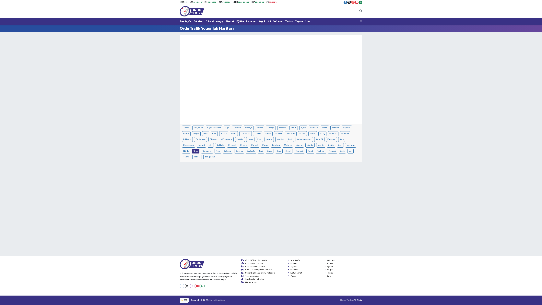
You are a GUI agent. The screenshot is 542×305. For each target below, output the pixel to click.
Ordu (195, 151)
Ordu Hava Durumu (254, 263)
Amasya (248, 128)
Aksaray (237, 128)
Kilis (210, 145)
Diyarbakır (290, 133)
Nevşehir (351, 145)
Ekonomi (251, 21)
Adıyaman (198, 128)
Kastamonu (188, 145)
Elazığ (322, 133)
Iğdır (259, 139)
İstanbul (280, 139)
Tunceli (332, 151)
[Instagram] (192, 286)
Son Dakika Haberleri (254, 279)
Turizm (289, 21)
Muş (340, 145)
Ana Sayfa (185, 21)
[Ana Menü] (361, 21)
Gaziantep (201, 139)
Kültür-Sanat (275, 21)
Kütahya (276, 145)
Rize (218, 151)
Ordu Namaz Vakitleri (255, 266)
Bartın (324, 128)
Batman (335, 128)
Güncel (210, 21)
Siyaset (230, 21)
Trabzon (321, 151)
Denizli (279, 133)
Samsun (239, 151)
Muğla (331, 145)
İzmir (290, 139)
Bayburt (346, 128)
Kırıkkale (220, 145)
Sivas (279, 151)
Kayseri (201, 145)
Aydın (303, 128)
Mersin (321, 145)
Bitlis (206, 133)
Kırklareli (232, 145)
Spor (308, 21)
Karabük (319, 139)
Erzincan (333, 133)
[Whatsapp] (202, 286)
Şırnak (288, 151)
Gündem (198, 21)
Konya (265, 145)
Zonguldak (210, 157)
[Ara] (360, 11)
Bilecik (186, 133)
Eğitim (240, 21)
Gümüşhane (226, 139)
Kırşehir (243, 145)
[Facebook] (182, 286)
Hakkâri (240, 139)
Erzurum (345, 133)
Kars (342, 139)
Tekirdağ (299, 151)
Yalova (186, 157)
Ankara (259, 128)
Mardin (310, 145)
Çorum (268, 133)
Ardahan (283, 128)
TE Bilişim (358, 300)
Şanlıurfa (251, 151)
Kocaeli (254, 145)
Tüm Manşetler (252, 276)
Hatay (250, 139)
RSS (185, 300)
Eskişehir (187, 139)
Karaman (331, 139)
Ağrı (227, 128)
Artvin (293, 128)
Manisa (299, 145)
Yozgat (197, 157)
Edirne (312, 133)
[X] (187, 286)
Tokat (310, 151)
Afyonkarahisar (214, 128)
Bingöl (196, 133)
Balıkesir (314, 128)
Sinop (269, 151)
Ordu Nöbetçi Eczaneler (256, 260)
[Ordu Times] (192, 11)
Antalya (270, 128)
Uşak (342, 151)
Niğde (186, 151)
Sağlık (261, 21)
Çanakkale (245, 133)
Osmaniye (207, 151)
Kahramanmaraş (304, 139)
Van (350, 151)
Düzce (302, 133)
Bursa (233, 133)
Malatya (288, 145)
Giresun (213, 139)
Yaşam (299, 21)
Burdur (224, 133)
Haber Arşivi (250, 282)
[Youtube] (197, 286)
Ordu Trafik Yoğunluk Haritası (258, 270)
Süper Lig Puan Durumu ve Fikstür (260, 273)
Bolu (214, 133)
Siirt (261, 151)
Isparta (269, 139)
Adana (186, 128)
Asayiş (219, 21)
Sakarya (227, 151)
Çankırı (258, 133)
